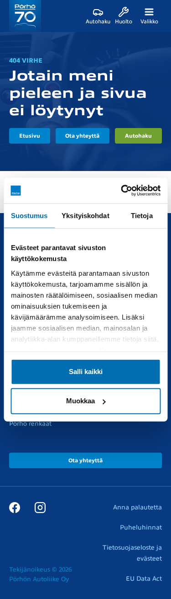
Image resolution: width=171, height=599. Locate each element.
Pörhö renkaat (30, 423)
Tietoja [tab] (142, 215)
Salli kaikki (86, 371)
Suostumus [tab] (29, 215)
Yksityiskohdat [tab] (85, 215)
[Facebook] (14, 507)
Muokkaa (80, 401)
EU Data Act (144, 578)
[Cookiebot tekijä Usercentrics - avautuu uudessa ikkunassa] (122, 191)
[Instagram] (40, 507)
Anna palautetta (137, 507)
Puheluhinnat (141, 527)
